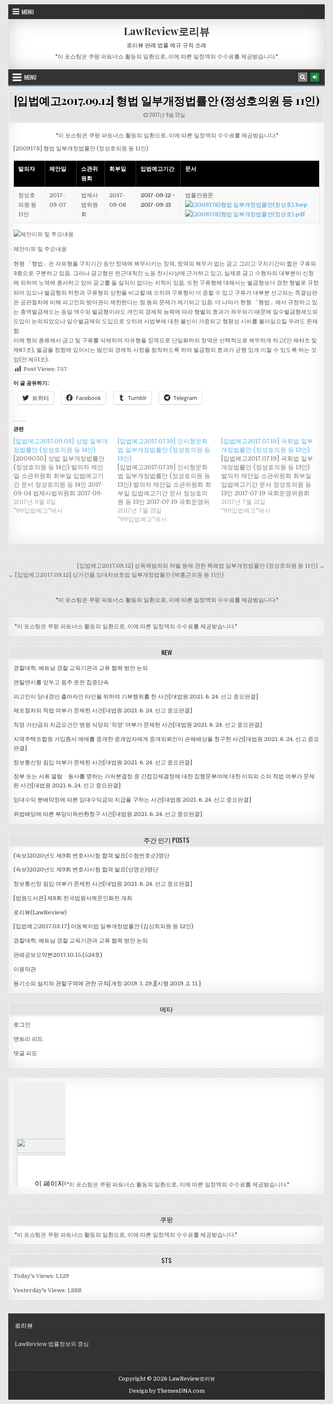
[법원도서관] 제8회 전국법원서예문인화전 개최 (72, 898)
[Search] (302, 77)
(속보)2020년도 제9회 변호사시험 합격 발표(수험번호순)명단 (91, 855)
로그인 (21, 1024)
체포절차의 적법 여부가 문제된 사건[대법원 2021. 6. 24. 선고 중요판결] (102, 710)
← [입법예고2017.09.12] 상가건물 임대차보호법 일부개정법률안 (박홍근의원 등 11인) (116, 575)
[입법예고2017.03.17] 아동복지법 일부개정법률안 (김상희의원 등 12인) (103, 926)
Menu (28, 11)
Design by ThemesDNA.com (167, 1391)
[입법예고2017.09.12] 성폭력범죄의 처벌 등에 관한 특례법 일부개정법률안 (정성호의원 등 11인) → (201, 565)
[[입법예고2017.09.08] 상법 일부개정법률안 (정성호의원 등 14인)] (65, 476)
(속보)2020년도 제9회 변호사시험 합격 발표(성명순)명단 (85, 869)
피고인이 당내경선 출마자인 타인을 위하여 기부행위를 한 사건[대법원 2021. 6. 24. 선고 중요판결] (135, 696)
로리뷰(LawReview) (40, 912)
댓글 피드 (25, 1053)
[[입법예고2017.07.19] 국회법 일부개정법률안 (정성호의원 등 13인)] (273, 476)
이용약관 (24, 969)
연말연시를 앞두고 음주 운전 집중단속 (61, 682)
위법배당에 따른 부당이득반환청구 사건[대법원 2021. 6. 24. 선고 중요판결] (107, 814)
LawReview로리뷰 (167, 31)
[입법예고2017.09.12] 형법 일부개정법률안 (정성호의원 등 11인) (167, 100)
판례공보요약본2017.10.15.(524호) (57, 955)
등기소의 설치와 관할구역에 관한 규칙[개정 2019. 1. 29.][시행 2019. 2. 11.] (107, 983)
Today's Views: (34, 1276)
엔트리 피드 (28, 1039)
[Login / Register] (315, 77)
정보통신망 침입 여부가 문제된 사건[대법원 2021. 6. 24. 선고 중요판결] (102, 762)
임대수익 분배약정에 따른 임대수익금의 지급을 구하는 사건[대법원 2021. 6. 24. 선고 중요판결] (132, 799)
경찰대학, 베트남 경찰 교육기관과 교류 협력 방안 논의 (80, 668)
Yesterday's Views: (40, 1290)
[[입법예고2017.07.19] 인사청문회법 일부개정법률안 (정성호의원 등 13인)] (169, 480)
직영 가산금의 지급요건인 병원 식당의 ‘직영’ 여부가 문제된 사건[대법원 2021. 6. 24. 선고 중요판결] (137, 725)
